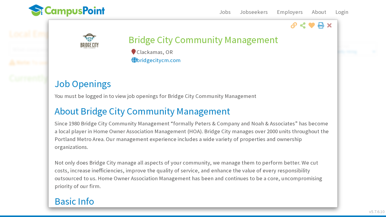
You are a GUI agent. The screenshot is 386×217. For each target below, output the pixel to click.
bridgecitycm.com (159, 60)
